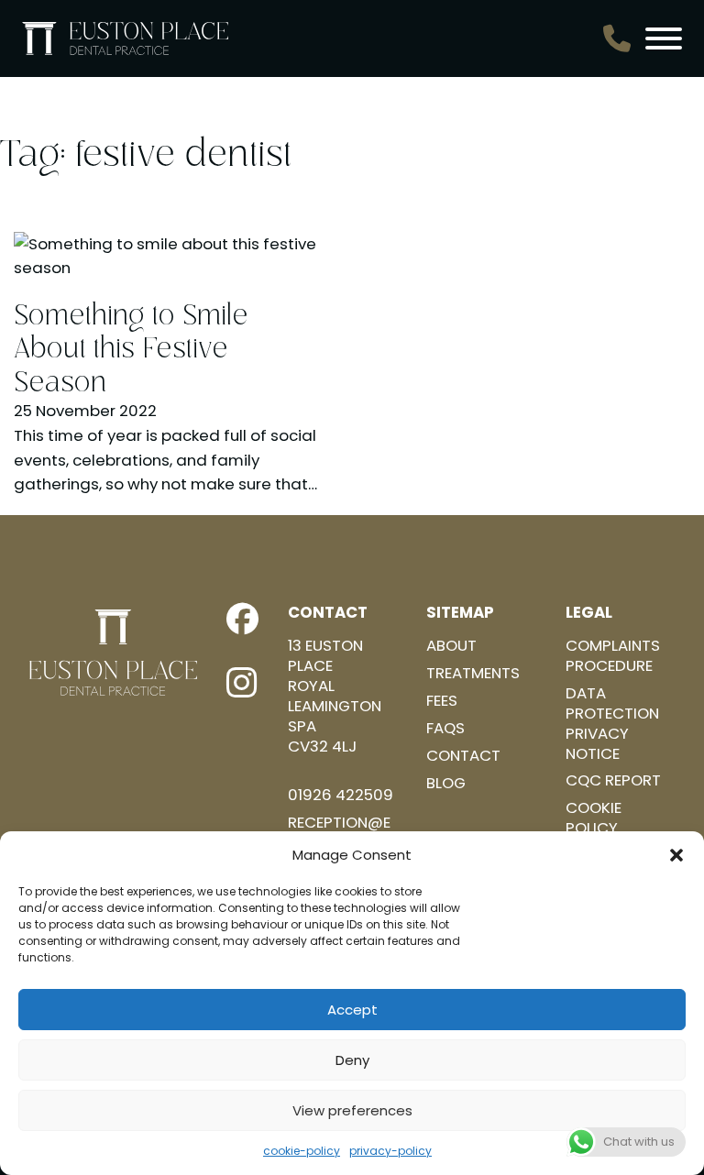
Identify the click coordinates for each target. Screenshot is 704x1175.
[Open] (663, 38)
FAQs (445, 729)
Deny (352, 1060)
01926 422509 (340, 795)
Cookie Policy (594, 818)
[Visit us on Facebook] (242, 619)
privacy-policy (390, 1151)
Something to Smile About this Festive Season (131, 349)
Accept (352, 1009)
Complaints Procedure (613, 656)
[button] (676, 855)
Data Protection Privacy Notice (612, 723)
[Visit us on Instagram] (242, 683)
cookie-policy (301, 1151)
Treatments (473, 674)
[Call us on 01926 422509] (617, 38)
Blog (446, 784)
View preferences (352, 1110)
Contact (463, 756)
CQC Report (613, 781)
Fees (441, 701)
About (451, 646)
